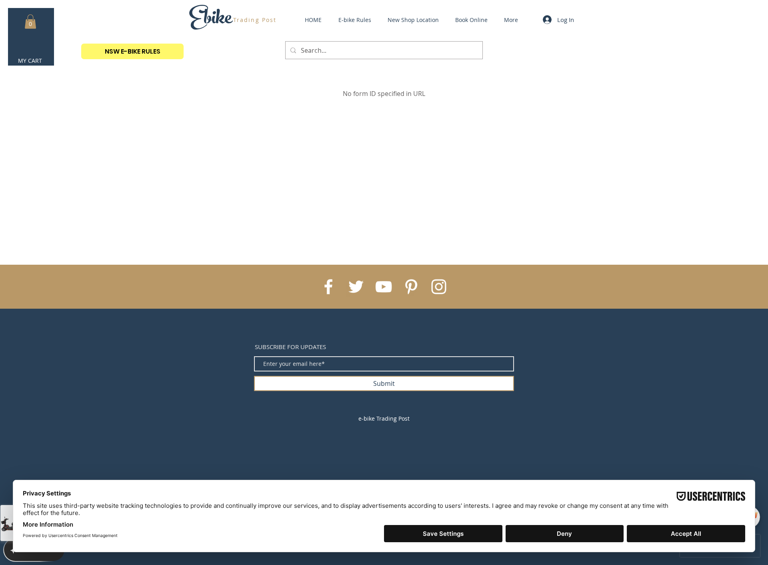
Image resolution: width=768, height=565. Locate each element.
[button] (30, 21)
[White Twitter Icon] (356, 287)
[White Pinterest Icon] (411, 287)
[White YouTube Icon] (384, 287)
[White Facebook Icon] (328, 287)
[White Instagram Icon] (439, 287)
